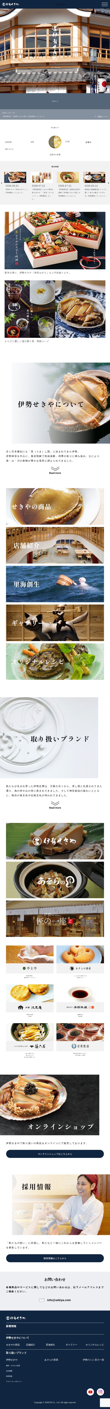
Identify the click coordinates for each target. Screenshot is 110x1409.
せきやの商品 (13, 1345)
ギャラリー (71, 1345)
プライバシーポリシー (14, 1381)
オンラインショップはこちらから (55, 1154)
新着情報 (11, 1326)
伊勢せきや (11, 1360)
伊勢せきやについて (17, 1337)
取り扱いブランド (16, 1352)
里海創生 (50, 1345)
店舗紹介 (30, 1345)
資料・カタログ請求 (13, 1365)
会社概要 (9, 1371)
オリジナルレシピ (95, 1345)
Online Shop (61, 4)
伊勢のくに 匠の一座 (93, 1360)
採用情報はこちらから (55, 1258)
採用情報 (9, 1376)
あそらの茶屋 (51, 1360)
